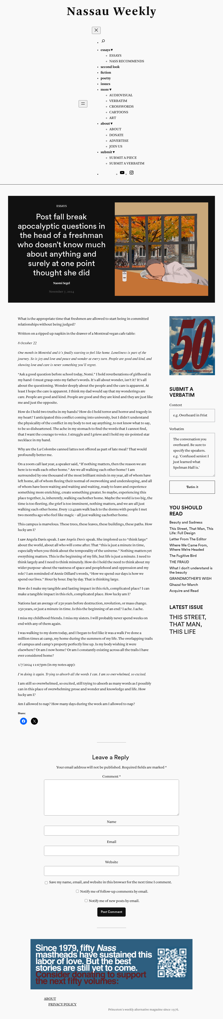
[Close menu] (96, 30)
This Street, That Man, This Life (187, 624)
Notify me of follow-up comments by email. (114, 892)
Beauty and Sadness (186, 522)
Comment (111, 776)
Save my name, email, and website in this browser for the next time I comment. (110, 882)
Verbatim (176, 429)
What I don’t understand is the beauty (191, 570)
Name (111, 822)
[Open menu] (83, 103)
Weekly (134, 12)
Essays (61, 206)
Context (175, 405)
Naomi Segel (61, 283)
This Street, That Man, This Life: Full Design (191, 531)
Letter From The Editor (187, 539)
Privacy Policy (62, 1004)
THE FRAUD (179, 562)
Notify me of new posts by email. (114, 901)
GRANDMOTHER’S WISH (190, 578)
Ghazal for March (183, 585)
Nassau (88, 12)
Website (111, 862)
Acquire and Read (184, 591)
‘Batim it (192, 487)
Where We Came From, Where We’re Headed (188, 547)
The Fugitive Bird (183, 556)
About (50, 999)
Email (111, 842)
